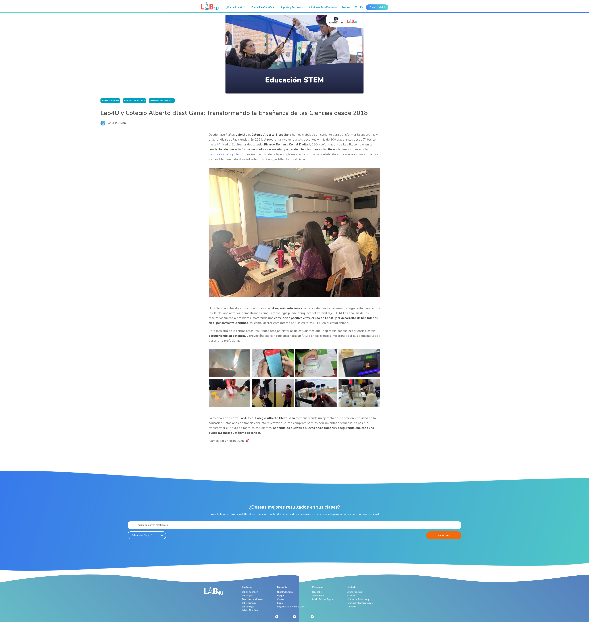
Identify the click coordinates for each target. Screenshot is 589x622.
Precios (346, 7)
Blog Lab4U (317, 592)
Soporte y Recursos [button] (291, 7)
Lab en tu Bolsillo (250, 592)
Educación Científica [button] (262, 7)
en (361, 7)
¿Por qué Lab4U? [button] (235, 7)
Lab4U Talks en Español (323, 599)
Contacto (351, 596)
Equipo (280, 596)
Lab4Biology (248, 607)
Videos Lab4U (318, 596)
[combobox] (147, 535)
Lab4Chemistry (249, 603)
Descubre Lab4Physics (252, 599)
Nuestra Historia (285, 592)
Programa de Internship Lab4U (291, 607)
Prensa (280, 603)
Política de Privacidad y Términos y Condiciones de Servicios (360, 603)
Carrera (280, 599)
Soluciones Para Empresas (322, 7)
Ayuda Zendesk (354, 592)
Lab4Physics (248, 596)
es (356, 7)
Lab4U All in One (250, 610)
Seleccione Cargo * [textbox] (142, 535)
